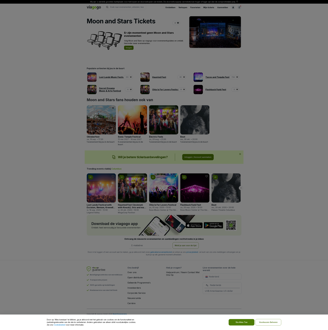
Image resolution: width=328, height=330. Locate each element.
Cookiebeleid (59, 325)
